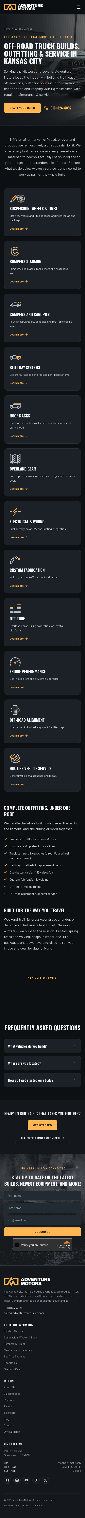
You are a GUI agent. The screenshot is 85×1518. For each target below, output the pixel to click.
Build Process (12, 1393)
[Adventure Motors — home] (23, 7)
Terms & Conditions (32, 1505)
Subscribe (42, 1231)
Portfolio (9, 1400)
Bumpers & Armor (14, 1343)
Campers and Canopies (18, 1350)
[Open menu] (78, 7)
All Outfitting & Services (40, 1138)
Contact (9, 1425)
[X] (45, 1480)
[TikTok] (36, 1480)
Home (7, 28)
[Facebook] (7, 1480)
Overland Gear (12, 1369)
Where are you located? (24, 1063)
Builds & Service (13, 1331)
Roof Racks (11, 1362)
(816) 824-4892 (60, 107)
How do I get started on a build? (30, 1080)
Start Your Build (22, 107)
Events (8, 1406)
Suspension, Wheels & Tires (20, 1337)
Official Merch (12, 1431)
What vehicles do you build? (27, 1046)
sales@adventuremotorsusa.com (24, 1313)
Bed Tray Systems (14, 1356)
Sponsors (10, 1412)
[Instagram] (17, 1480)
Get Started (42, 1125)
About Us (9, 1387)
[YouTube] (26, 1480)
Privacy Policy (11, 1505)
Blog (6, 1419)
